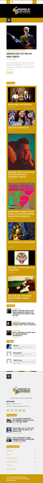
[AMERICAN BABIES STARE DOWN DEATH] (21, 94)
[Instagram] (20, 410)
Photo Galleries (21, 458)
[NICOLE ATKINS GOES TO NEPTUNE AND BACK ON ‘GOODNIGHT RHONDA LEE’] (21, 285)
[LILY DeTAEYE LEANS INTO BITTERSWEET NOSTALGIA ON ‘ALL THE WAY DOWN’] (9, 420)
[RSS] (16, 410)
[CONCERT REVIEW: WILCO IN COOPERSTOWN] (21, 231)
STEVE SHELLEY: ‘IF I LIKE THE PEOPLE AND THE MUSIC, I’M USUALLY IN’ (23, 429)
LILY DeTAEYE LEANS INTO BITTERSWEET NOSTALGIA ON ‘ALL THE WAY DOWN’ (23, 420)
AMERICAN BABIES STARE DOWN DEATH (20, 104)
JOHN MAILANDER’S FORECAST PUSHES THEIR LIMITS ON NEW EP (24, 324)
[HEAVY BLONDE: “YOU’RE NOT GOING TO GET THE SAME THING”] (21, 257)
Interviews (16, 309)
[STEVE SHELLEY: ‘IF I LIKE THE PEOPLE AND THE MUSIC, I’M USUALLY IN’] (9, 429)
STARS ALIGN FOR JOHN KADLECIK (18, 127)
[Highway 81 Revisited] (21, 13)
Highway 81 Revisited (19, 477)
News (21, 454)
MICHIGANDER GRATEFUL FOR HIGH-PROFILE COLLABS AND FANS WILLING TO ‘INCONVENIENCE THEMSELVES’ (21, 174)
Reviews (22, 51)
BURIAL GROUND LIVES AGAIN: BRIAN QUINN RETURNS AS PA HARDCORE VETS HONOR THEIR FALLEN (23, 313)
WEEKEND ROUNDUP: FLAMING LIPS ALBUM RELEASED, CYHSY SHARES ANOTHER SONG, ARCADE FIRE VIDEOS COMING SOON (21, 214)
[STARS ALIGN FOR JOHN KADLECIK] (21, 117)
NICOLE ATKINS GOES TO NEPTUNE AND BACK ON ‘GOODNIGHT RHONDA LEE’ (20, 297)
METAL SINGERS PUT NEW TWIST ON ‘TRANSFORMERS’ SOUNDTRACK (24, 334)
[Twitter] (8, 410)
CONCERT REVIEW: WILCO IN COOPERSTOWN (21, 242)
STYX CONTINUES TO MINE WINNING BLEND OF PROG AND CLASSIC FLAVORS (23, 439)
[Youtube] (24, 410)
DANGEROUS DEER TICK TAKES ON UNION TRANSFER (19, 55)
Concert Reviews (12, 51)
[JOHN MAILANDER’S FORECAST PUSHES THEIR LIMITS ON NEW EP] (9, 323)
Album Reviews (21, 469)
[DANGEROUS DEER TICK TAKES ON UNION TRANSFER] (21, 37)
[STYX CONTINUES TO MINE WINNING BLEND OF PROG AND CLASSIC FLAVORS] (9, 439)
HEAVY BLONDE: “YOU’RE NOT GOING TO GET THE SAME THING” (21, 268)
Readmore (9, 72)
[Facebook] (12, 410)
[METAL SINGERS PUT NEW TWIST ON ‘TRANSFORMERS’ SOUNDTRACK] (9, 332)
